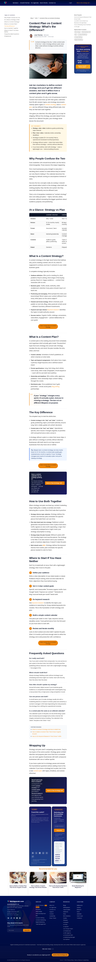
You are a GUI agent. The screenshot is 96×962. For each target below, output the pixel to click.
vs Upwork (65, 926)
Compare (65, 922)
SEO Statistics (66, 916)
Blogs (64, 905)
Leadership (52, 916)
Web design (77, 32)
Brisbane (79, 909)
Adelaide (79, 914)
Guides (65, 918)
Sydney (79, 907)
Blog (32, 18)
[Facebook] (11, 918)
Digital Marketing (78, 39)
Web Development (86, 32)
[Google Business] (20, 918)
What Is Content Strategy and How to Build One (46, 729)
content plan (37, 771)
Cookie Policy (86, 960)
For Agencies (35, 3)
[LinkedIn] (8, 918)
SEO (36, 18)
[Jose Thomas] (31, 36)
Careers (51, 914)
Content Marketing (82, 34)
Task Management (41, 924)
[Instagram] (14, 918)
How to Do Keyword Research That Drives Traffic (46, 736)
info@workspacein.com (13, 911)
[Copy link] (32, 856)
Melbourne (79, 905)
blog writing (55, 386)
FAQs (64, 914)
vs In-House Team (68, 929)
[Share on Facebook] (32, 853)
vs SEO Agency (67, 933)
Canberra (79, 918)
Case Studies (66, 909)
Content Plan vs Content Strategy (50, 18)
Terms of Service (78, 960)
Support (51, 912)
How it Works (44, 3)
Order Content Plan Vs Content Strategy (48, 326)
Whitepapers (66, 907)
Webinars (65, 912)
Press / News (52, 918)
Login (70, 3)
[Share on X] (36, 853)
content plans (36, 789)
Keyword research (53, 310)
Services (15, 3)
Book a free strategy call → (55, 483)
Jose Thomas (38, 35)
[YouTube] (17, 918)
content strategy (50, 105)
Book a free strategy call (83, 2)
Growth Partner (25, 3)
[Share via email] (46, 853)
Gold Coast (80, 916)
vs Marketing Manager (69, 937)
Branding (38, 909)
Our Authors (66, 939)
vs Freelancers (67, 931)
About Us (51, 905)
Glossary (65, 920)
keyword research (38, 603)
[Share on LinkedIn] (39, 853)
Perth (78, 912)
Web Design (39, 911)
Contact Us (52, 3)
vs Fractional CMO (68, 935)
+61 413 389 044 (11, 909)
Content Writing (78, 37)
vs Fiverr (65, 924)
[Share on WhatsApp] (43, 853)
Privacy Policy (71, 960)
